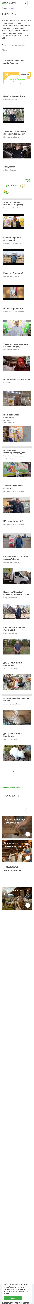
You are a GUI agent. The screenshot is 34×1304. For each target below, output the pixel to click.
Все (4, 45)
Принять (12, 1298)
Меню (30, 3)
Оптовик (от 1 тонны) (15, 653)
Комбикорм (18, 45)
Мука (4, 50)
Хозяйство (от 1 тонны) (16, 662)
